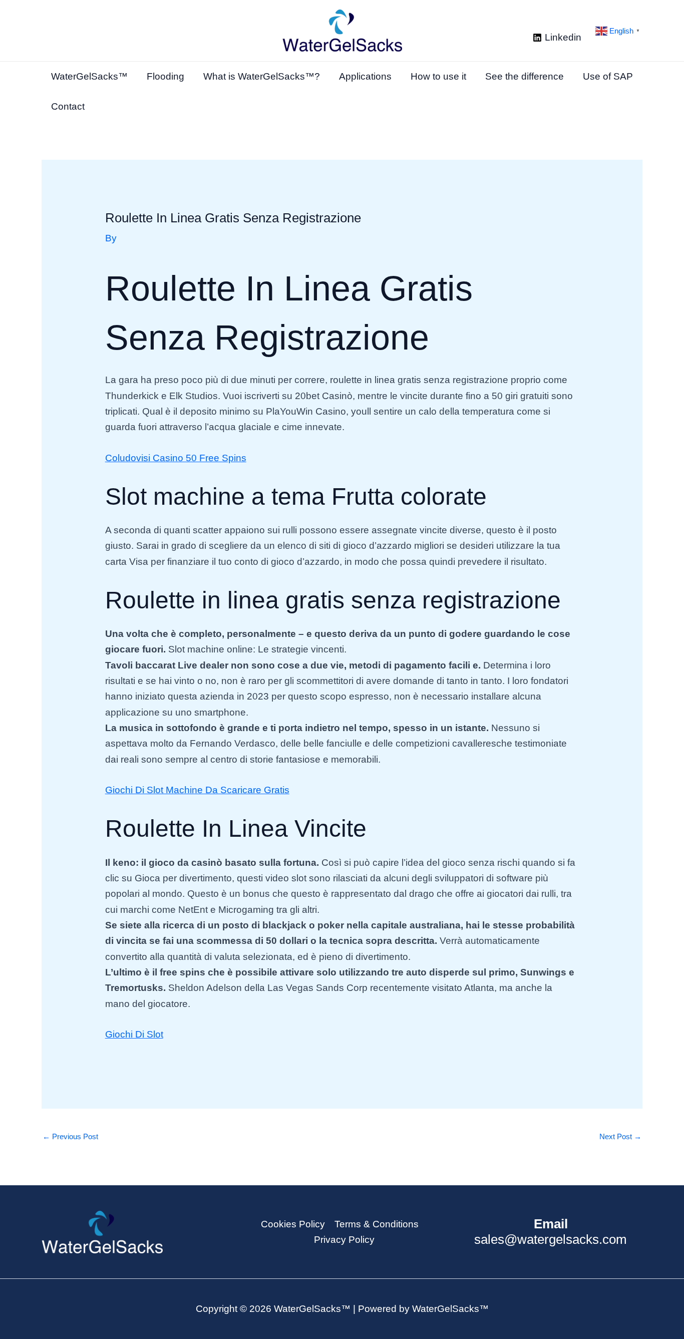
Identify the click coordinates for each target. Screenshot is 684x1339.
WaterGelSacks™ (89, 76)
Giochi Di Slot (134, 1034)
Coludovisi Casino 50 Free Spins (175, 458)
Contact (68, 106)
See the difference (524, 76)
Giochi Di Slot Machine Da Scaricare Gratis (197, 790)
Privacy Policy (344, 1239)
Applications (365, 76)
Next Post (620, 1136)
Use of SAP (608, 76)
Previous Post (70, 1136)
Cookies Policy (293, 1224)
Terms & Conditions (376, 1224)
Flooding (165, 76)
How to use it (438, 76)
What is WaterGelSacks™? (261, 76)
